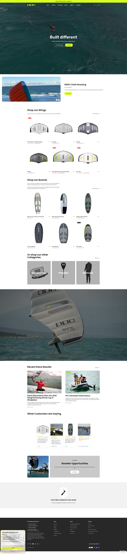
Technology (59, 5)
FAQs (89, 527)
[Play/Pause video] (57, 100)
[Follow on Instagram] (30, 544)
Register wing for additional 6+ (33, 530)
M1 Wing (29, 171)
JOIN (13, 547)
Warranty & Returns (92, 529)
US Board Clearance (58, 533)
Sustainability (72, 531)
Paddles (55, 529)
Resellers (53, 5)
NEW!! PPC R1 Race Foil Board (58, 216)
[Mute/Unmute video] (59, 100)
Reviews (55, 535)
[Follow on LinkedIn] (38, 544)
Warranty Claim (91, 525)
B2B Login (78, 5)
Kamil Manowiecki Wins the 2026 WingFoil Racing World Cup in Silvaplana (42, 397)
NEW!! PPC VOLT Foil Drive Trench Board (35, 216)
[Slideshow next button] (90, 435)
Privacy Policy (91, 533)
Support (71, 5)
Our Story (72, 533)
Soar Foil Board (55, 246)
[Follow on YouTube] (33, 544)
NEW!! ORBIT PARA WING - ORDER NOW (63, 1)
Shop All (69, 45)
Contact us (74, 472)
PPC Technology (59, 45)
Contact (89, 524)
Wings (55, 527)
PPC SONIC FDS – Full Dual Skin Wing (34, 141)
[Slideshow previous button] (36, 435)
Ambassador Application (75, 524)
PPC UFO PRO (79, 246)
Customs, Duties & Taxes (93, 531)
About (65, 5)
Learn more (68, 93)
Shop (48, 5)
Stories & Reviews (73, 525)
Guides (71, 529)
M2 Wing (78, 141)
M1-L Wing (78, 171)
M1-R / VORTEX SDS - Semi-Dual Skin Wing (60, 171)
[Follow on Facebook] (28, 544)
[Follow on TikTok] (35, 544)
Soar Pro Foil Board (31, 246)
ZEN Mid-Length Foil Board (81, 216)
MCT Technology (73, 527)
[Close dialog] (24, 531)
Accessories (56, 531)
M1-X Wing (54, 141)
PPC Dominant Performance (77, 395)
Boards (55, 525)
